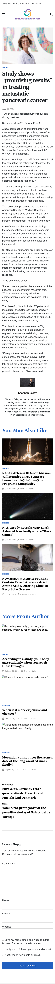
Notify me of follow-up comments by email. (28, 949)
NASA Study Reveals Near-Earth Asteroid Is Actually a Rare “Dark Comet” (26, 531)
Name (6, 900)
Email (6, 913)
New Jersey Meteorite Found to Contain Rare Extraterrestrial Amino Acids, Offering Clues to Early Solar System (25, 583)
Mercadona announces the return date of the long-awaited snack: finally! (27, 760)
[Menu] (3, 14)
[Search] (51, 14)
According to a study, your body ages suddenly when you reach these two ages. (25, 662)
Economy (6, 705)
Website (6, 926)
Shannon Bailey (30, 671)
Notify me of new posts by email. (22, 954)
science (5, 67)
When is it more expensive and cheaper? (24, 711)
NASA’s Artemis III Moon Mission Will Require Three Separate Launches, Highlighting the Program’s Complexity (26, 478)
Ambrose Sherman (27, 489)
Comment (8, 863)
